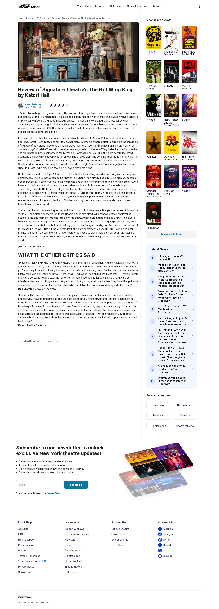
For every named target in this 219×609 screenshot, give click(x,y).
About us (23, 528)
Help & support (26, 539)
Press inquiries (27, 545)
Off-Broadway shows (77, 534)
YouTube (168, 555)
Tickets (99, 6)
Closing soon (158, 425)
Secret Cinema (119, 539)
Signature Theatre (95, 113)
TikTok (166, 539)
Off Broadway (185, 405)
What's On (82, 6)
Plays (68, 545)
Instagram (168, 534)
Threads (167, 545)
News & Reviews (137, 6)
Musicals (158, 415)
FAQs (21, 534)
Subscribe (76, 484)
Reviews (30, 18)
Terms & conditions (29, 555)
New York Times (47, 288)
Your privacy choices (30, 561)
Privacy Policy (53, 493)
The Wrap (45, 325)
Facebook (168, 528)
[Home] (29, 6)
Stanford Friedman (33, 104)
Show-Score (118, 534)
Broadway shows (74, 528)
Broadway (158, 405)
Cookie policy (26, 572)
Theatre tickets (73, 566)
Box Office (117, 545)
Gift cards (70, 572)
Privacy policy (26, 566)
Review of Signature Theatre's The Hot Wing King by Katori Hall (81, 18)
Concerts (185, 415)
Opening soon (73, 550)
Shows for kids (185, 425)
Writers (22, 550)
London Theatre (120, 528)
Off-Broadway (43, 18)
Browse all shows (171, 234)
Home (21, 18)
